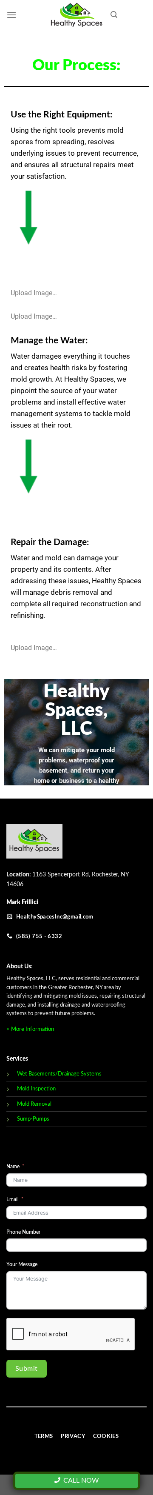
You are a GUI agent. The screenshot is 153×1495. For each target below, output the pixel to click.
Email (12, 1199)
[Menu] (11, 14)
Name (13, 1166)
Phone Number (23, 1232)
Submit (26, 1368)
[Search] (113, 14)
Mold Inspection (36, 1088)
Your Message (21, 1264)
